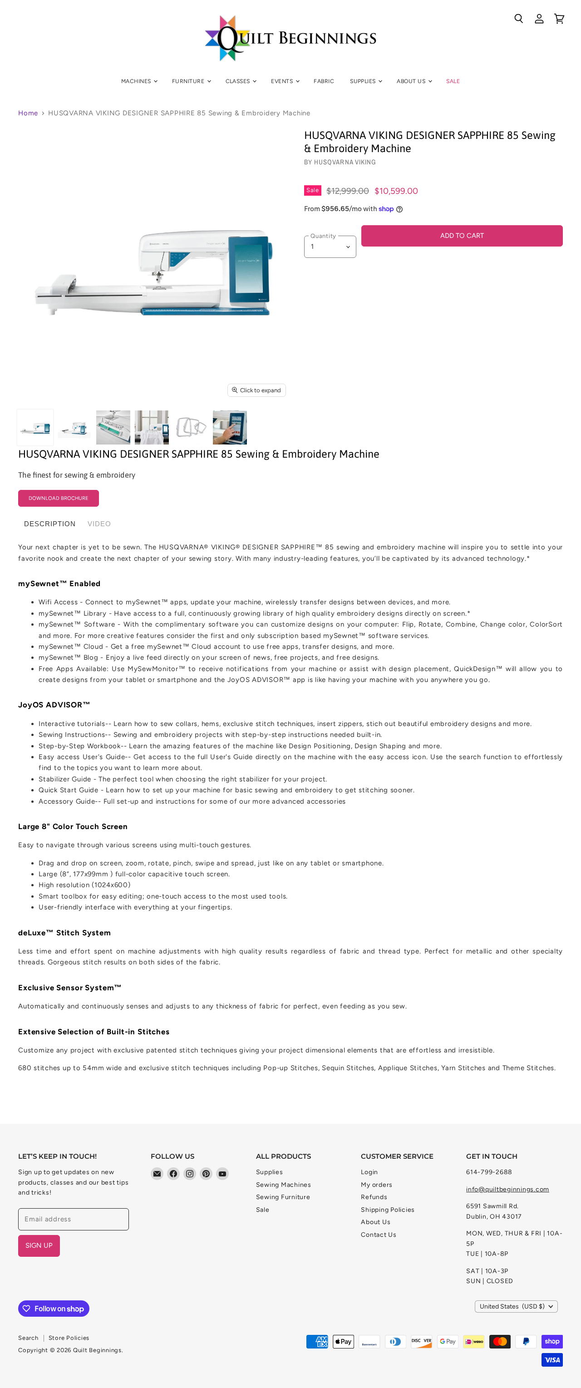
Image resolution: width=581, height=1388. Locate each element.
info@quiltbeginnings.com (507, 1189)
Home (28, 113)
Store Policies (69, 1337)
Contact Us (379, 1235)
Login (369, 1172)
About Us (412, 81)
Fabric (324, 81)
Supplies (363, 81)
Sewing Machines (283, 1185)
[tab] (50, 524)
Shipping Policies (388, 1210)
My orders (377, 1185)
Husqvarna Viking (345, 162)
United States (512, 1306)
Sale (453, 81)
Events (282, 81)
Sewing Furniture (283, 1197)
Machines (137, 81)
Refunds (374, 1197)
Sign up (39, 1245)
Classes (239, 81)
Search (28, 1337)
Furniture (189, 81)
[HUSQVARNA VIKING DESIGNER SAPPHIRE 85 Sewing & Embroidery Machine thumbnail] (35, 427)
